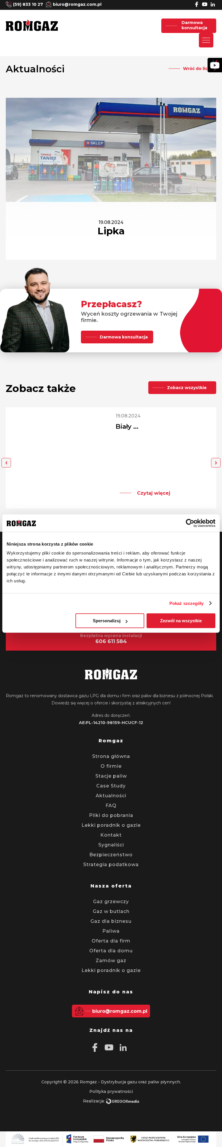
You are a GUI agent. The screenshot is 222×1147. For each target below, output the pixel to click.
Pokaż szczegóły (186, 603)
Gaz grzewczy (111, 901)
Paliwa (111, 931)
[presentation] (6, 462)
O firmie (111, 766)
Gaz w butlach (111, 911)
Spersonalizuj (107, 620)
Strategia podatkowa (111, 864)
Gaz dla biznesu (111, 921)
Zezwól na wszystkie (181, 620)
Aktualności (111, 795)
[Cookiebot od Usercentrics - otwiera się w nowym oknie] (190, 523)
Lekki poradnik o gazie (111, 825)
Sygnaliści (111, 845)
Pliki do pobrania (111, 815)
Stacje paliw (111, 776)
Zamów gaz (111, 960)
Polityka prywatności (111, 1091)
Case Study (111, 786)
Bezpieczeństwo (111, 854)
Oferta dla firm (111, 941)
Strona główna (111, 756)
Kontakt (111, 835)
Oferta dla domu (111, 950)
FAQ (111, 805)
